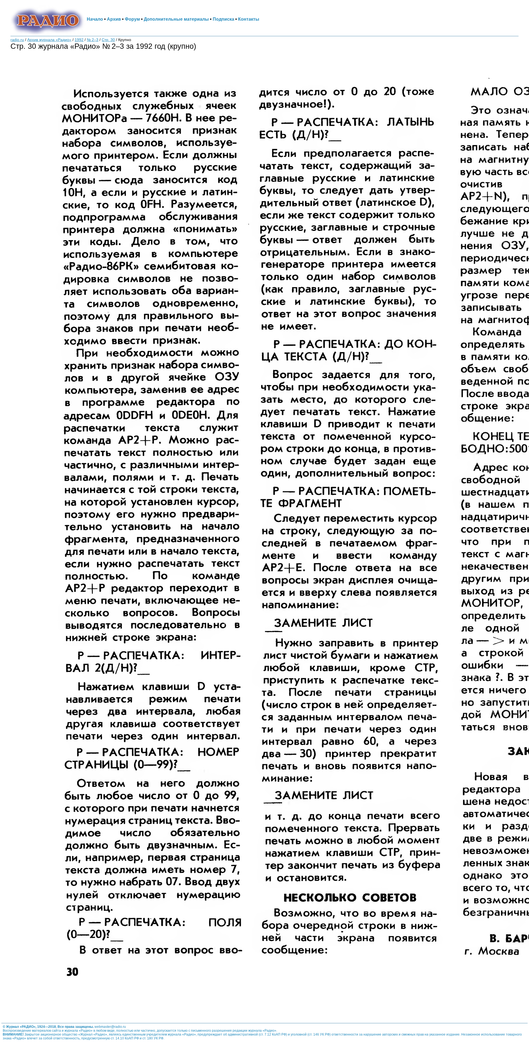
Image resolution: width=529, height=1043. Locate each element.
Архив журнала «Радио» (49, 40)
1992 (79, 40)
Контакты (248, 19)
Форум (132, 19)
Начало (95, 19)
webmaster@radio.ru (110, 1027)
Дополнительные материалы (176, 19)
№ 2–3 (92, 40)
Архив (114, 19)
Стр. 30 (108, 40)
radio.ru (17, 40)
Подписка (223, 19)
